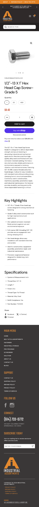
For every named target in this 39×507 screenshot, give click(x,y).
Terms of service (11, 493)
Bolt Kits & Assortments (13, 339)
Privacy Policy (9, 388)
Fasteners (8, 342)
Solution (7, 355)
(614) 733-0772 (14, 419)
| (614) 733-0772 (29, 2)
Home (6, 336)
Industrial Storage (11, 346)
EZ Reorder (8, 352)
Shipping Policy (10, 381)
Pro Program (9, 349)
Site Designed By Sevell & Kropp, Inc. (16, 502)
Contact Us (8, 362)
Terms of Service (10, 391)
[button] (34, 16)
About (5, 2)
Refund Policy (16, 2)
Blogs (6, 365)
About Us (7, 359)
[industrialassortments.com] (7, 16)
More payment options (19, 135)
